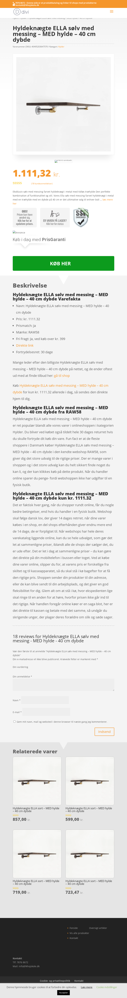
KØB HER (60, 263)
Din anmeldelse (22, 676)
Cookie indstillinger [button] (106, 987)
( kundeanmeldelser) (42, 183)
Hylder (61, 46)
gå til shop (62, 375)
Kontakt (74, 938)
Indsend (104, 731)
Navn (17, 700)
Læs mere (86, 987)
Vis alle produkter (79, 933)
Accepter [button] (63, 992)
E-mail (17, 712)
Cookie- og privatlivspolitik (55, 980)
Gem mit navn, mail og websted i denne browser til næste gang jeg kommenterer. (62, 721)
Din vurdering (20, 667)
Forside (74, 928)
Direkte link (25, 345)
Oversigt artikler (98, 928)
